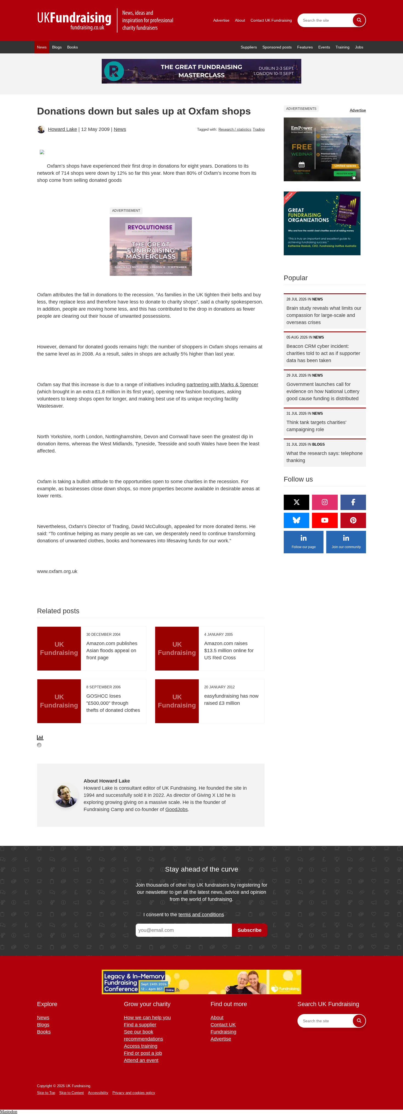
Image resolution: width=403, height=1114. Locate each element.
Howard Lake (62, 129)
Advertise (221, 20)
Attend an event (141, 1060)
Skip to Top (46, 1093)
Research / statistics (234, 129)
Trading (259, 129)
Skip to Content (71, 1093)
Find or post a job (143, 1053)
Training (343, 47)
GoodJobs (176, 809)
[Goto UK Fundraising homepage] (105, 20)
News (42, 47)
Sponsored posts (277, 47)
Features (305, 47)
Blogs (57, 47)
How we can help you (147, 1017)
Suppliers (249, 47)
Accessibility (98, 1093)
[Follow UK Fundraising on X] (296, 502)
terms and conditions (201, 914)
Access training (140, 1046)
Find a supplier (140, 1024)
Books (72, 47)
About (240, 20)
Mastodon (8, 1111)
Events (324, 47)
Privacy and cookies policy (133, 1093)
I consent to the (183, 914)
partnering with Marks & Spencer (222, 384)
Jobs (359, 47)
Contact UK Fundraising (271, 20)
